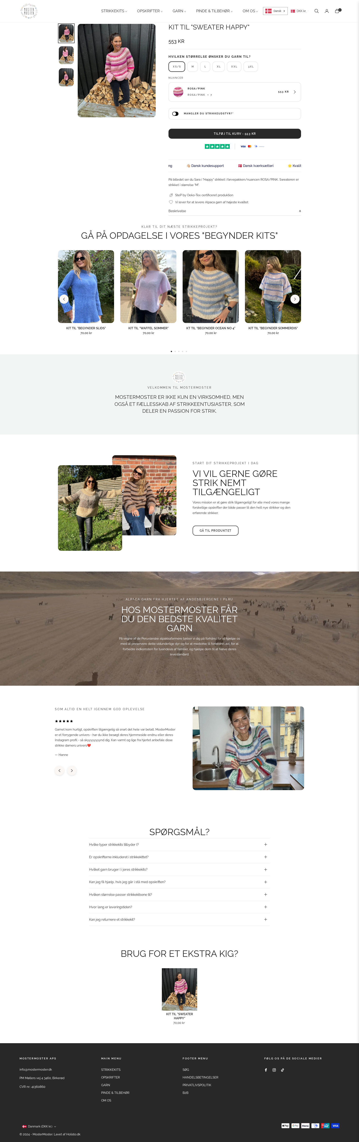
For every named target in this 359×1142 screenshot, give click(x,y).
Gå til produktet (215, 530)
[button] (317, 11)
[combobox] (275, 11)
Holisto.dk (73, 1134)
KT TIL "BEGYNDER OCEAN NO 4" (210, 328)
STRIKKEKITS (110, 1070)
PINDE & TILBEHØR (115, 1093)
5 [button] (186, 351)
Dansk (277, 10)
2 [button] (175, 351)
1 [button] (171, 351)
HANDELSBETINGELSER (200, 1077)
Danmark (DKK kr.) (40, 1126)
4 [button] (182, 351)
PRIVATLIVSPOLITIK (197, 1085)
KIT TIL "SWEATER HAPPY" (179, 1016)
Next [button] (295, 299)
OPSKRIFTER (110, 1077)
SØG (186, 1070)
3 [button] (179, 351)
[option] (117, 70)
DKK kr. (301, 11)
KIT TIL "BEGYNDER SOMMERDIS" (273, 328)
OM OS (106, 1100)
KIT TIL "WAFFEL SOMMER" (148, 328)
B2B (185, 1093)
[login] (327, 11)
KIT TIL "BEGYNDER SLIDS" (86, 328)
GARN (105, 1085)
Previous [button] (64, 299)
